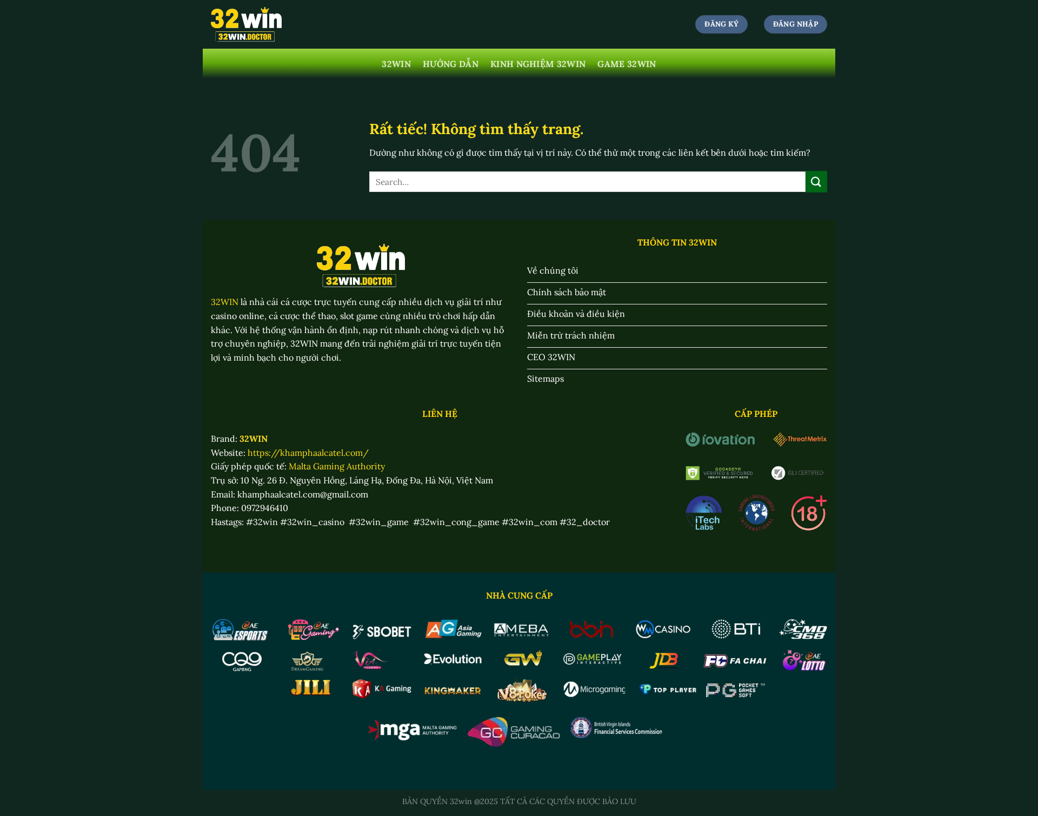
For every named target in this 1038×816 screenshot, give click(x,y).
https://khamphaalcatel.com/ (308, 452)
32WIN (396, 63)
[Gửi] (816, 181)
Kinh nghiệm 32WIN (537, 63)
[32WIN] (246, 24)
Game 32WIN (626, 63)
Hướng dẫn (450, 63)
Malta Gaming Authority (337, 466)
